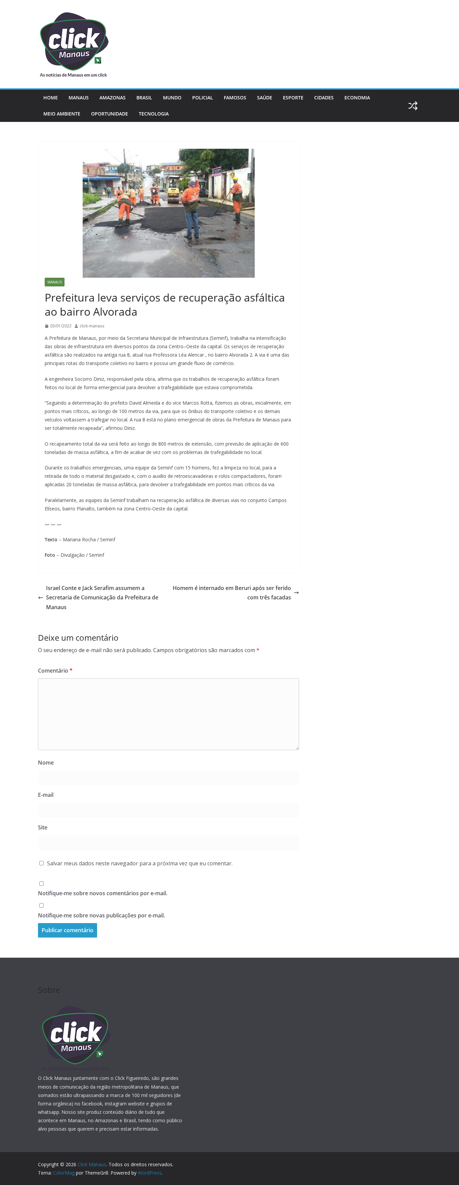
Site (42, 827)
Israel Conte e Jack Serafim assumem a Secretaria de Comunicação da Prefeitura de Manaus (102, 597)
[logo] (75, 1006)
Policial (202, 97)
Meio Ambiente (61, 113)
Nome (46, 762)
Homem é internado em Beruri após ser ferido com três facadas (232, 592)
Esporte (293, 97)
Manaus (79, 97)
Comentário (55, 670)
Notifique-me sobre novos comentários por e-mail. (102, 893)
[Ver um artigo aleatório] (413, 106)
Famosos (235, 97)
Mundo (172, 97)
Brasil (144, 97)
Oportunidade (109, 113)
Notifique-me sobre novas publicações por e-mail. (101, 915)
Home (50, 97)
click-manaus (92, 326)
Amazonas (112, 97)
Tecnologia (154, 113)
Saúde (264, 97)
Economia (357, 97)
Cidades (324, 97)
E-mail (45, 795)
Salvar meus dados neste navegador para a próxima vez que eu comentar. (140, 863)
